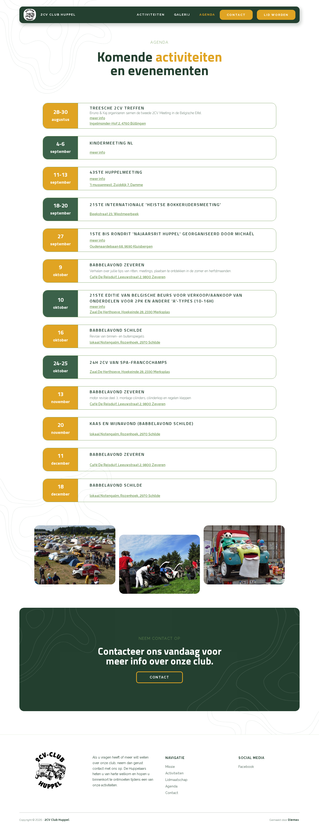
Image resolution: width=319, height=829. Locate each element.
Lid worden (276, 15)
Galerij (182, 14)
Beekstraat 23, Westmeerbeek (114, 214)
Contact (171, 793)
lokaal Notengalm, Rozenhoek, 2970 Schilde (125, 342)
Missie (170, 767)
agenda (207, 14)
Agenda (171, 786)
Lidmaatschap (176, 780)
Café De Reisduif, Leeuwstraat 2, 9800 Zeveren (127, 277)
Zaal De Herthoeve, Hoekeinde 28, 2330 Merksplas (130, 312)
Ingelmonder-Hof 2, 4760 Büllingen (118, 123)
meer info (97, 118)
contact (236, 15)
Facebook (246, 767)
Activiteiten (174, 773)
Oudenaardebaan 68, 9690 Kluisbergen (121, 246)
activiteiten (151, 14)
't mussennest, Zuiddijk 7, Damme (116, 185)
